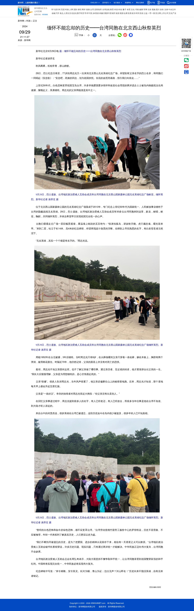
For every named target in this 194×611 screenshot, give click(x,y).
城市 (113, 13)
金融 (53, 13)
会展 (125, 13)
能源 (122, 13)
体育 (129, 9)
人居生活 (67, 13)
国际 (75, 9)
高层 (63, 9)
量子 (124, 9)
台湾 (92, 9)
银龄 (102, 13)
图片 (158, 9)
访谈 (149, 9)
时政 (67, 9)
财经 (79, 9)
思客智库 (98, 9)
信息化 (74, 13)
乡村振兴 (96, 13)
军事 (145, 9)
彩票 (129, 13)
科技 (116, 9)
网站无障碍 (140, 2)
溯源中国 (108, 13)
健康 (141, 9)
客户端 (152, 2)
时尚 (137, 13)
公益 (145, 13)
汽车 (57, 13)
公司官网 (38, 11)
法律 (166, 9)
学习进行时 (56, 9)
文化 (133, 9)
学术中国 (88, 13)
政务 (162, 9)
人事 (71, 9)
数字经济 (80, 13)
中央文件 (172, 9)
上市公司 (165, 13)
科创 (120, 9)
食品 (61, 13)
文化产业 (172, 13)
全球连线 (106, 9)
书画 (137, 9)
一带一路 (151, 13)
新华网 (21, 21)
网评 (84, 9)
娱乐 (133, 13)
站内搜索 (173, 2)
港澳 (88, 9)
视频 (153, 9)
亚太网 (158, 13)
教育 (112, 9)
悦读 (141, 13)
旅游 (117, 13)
